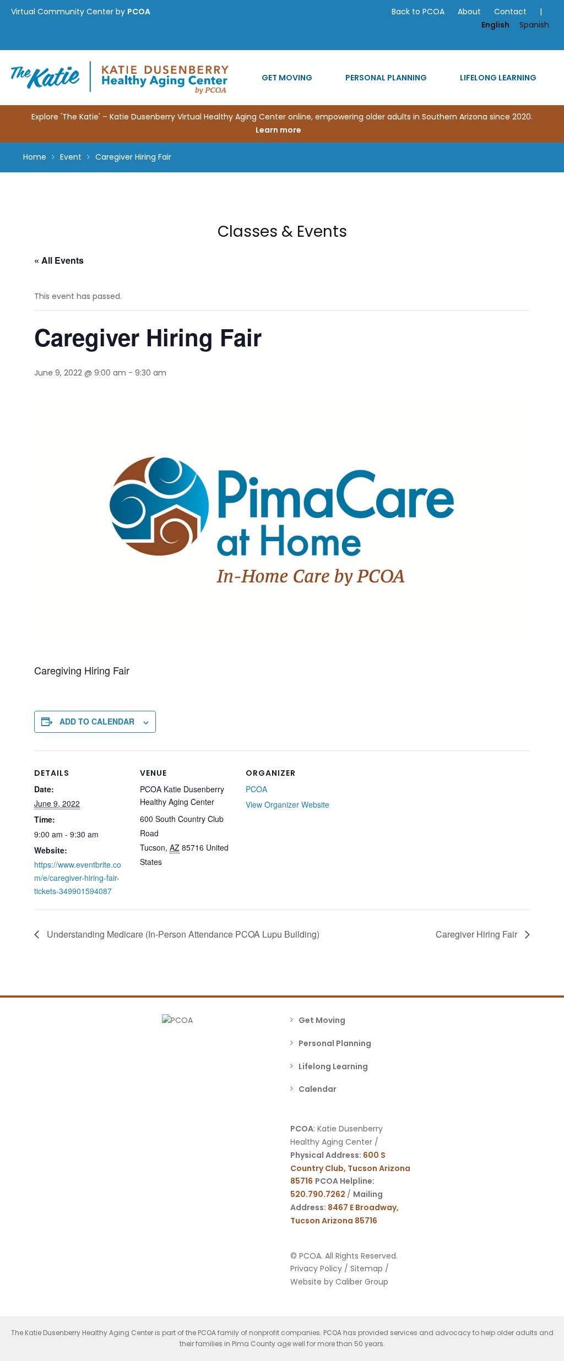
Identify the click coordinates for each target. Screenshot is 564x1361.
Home (34, 156)
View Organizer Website (287, 804)
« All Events (59, 260)
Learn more (279, 129)
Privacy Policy (316, 1268)
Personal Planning (386, 77)
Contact (510, 11)
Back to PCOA (418, 11)
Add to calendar (96, 721)
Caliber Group (361, 1281)
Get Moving (287, 77)
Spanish (534, 24)
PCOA (138, 11)
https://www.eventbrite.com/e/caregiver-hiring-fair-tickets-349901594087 (77, 877)
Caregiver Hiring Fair (477, 934)
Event (71, 156)
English (495, 24)
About (469, 11)
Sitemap (366, 1268)
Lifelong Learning (498, 77)
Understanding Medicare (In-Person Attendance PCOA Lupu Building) (182, 934)
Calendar (318, 1089)
